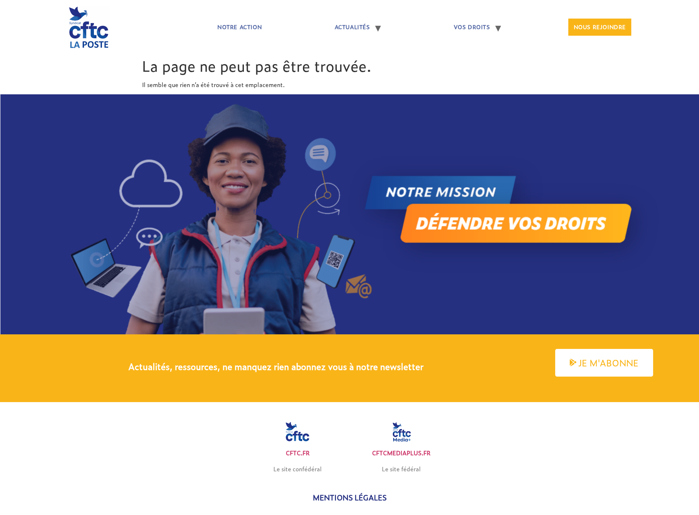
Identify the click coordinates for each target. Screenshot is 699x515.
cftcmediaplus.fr (401, 453)
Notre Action (239, 27)
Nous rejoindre (600, 27)
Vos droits (472, 27)
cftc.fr (298, 453)
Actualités (352, 27)
